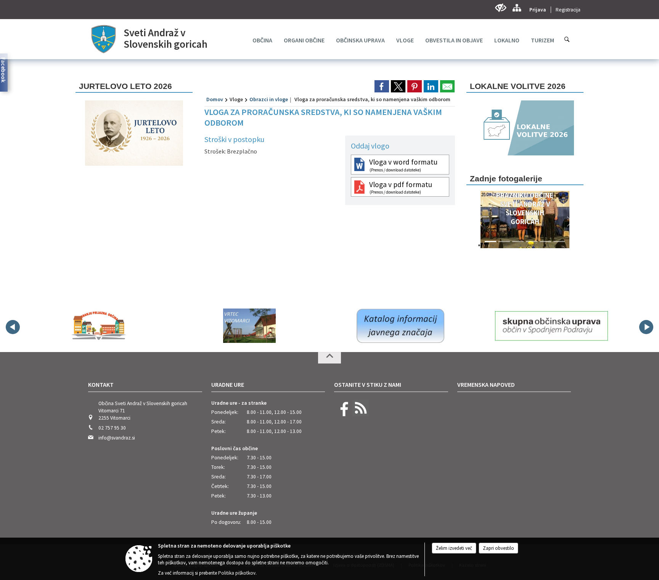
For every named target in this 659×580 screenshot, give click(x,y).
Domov (214, 99)
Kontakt (101, 384)
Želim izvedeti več (454, 548)
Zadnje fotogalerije (506, 178)
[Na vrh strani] (329, 358)
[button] (480, 221)
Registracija (568, 9)
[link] (381, 86)
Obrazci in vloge (268, 99)
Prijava (537, 9)
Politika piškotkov (237, 573)
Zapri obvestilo (498, 548)
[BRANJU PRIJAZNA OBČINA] (98, 326)
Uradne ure (227, 384)
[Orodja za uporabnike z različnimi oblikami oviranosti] (500, 7)
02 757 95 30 (112, 428)
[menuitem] (262, 40)
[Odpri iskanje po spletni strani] (567, 39)
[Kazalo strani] (516, 7)
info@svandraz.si (116, 438)
